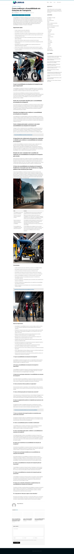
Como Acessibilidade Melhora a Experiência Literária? (40, 519)
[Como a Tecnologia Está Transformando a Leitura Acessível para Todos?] (17, 515)
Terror (49, 46)
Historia (49, 39)
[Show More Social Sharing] (31, 15)
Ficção (49, 38)
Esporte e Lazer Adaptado (51, 27)
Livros (54, 2)
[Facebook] (9, 20)
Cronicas (49, 32)
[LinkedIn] (9, 24)
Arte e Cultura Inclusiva (50, 20)
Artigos (51, 2)
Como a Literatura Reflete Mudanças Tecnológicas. (27, 519)
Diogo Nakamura (17, 12)
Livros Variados (50, 42)
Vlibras (48, 2)
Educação (49, 35)
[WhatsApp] (9, 28)
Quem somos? (59, 2)
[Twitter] (9, 22)
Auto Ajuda (49, 31)
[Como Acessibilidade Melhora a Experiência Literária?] (40, 515)
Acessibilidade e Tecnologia (16, 6)
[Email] (9, 30)
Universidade (50, 47)
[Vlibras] (18, 2)
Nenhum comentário (26, 12)
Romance (49, 43)
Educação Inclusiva (50, 24)
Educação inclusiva (50, 36)
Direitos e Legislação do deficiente (52, 23)
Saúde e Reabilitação (50, 50)
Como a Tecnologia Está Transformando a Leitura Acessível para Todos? (16, 519)
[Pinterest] (9, 26)
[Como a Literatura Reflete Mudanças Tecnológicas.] (28, 515)
